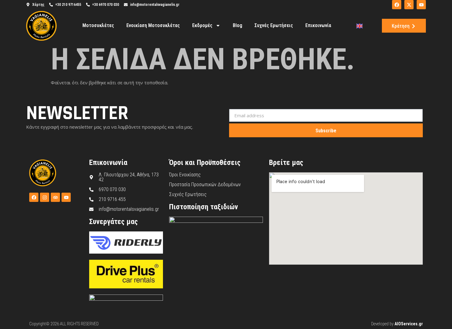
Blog (237, 25)
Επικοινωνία (318, 25)
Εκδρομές (202, 25)
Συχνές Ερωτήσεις (274, 25)
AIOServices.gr (409, 323)
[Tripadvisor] (55, 197)
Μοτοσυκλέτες (98, 25)
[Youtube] (66, 197)
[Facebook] (33, 197)
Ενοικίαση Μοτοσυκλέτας (153, 25)
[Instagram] (44, 197)
